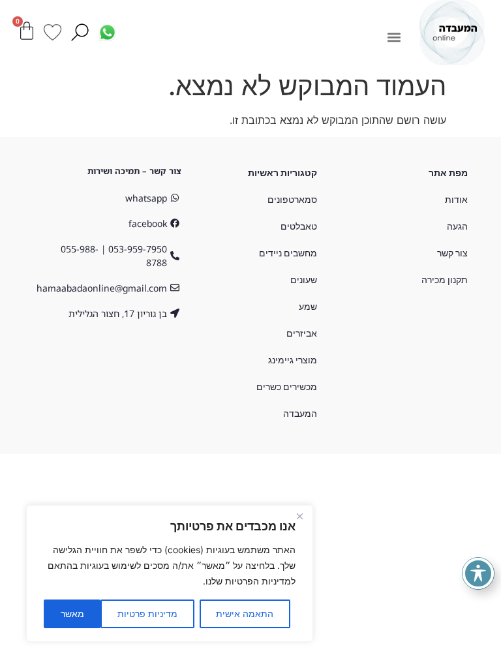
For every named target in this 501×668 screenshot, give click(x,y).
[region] (169, 573)
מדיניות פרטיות (147, 613)
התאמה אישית (244, 613)
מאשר (72, 613)
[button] (393, 37)
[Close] (299, 516)
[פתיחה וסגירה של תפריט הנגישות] (478, 573)
